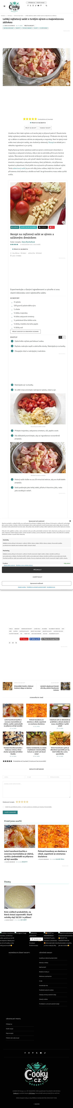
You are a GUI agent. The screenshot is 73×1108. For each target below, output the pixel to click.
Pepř (10, 631)
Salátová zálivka (58, 631)
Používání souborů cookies (46, 990)
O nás (40, 981)
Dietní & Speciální (8, 28)
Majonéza (44, 628)
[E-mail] (13, 642)
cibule (11, 628)
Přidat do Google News (50, 639)
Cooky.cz (15, 1093)
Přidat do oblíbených (38, 122)
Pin (52, 227)
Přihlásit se (9, 1024)
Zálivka (45, 633)
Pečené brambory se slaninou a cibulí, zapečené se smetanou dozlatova (36, 722)
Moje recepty (9, 1033)
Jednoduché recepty (26, 628)
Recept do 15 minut (36, 631)
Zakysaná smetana (36, 633)
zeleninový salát (19, 168)
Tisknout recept (45, 128)
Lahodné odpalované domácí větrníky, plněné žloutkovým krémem (49, 688)
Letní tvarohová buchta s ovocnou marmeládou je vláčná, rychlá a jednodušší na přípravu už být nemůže (13, 723)
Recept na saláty (47, 631)
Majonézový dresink (54, 628)
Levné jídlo (37, 628)
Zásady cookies (22, 587)
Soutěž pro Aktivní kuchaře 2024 (48, 958)
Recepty (18, 28)
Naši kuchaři (42, 967)
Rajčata (15, 631)
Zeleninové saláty (54, 633)
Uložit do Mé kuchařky (28, 227)
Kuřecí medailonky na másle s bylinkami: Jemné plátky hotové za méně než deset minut (36, 751)
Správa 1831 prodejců (9, 565)
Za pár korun (43, 28)
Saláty (36, 28)
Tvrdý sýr (27, 633)
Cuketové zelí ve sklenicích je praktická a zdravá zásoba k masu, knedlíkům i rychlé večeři (60, 723)
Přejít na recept (29, 25)
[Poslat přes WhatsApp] (9, 642)
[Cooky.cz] (14, 7)
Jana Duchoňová (9, 25)
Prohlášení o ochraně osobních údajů (36, 587)
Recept (51, 142)
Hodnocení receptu (8, 802)
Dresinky (17, 628)
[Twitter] (16, 642)
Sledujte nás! (37, 939)
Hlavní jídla (60, 859)
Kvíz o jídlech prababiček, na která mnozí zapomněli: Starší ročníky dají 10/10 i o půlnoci (18, 915)
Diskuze (25, 639)
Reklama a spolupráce (45, 976)
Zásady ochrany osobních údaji (47, 995)
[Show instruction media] (60, 337)
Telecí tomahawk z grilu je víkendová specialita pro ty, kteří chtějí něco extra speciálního (60, 751)
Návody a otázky (43, 962)
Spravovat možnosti (36, 583)
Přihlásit (31, 2)
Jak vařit (23, 920)
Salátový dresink (14, 633)
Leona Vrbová (9, 920)
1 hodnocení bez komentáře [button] (37, 761)
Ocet (63, 628)
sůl (21, 633)
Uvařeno (15, 227)
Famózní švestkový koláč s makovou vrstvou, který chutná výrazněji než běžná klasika (13, 751)
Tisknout (43, 227)
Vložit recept (40, 2)
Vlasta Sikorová (10, 862)
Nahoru (37, 1104)
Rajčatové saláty (24, 631)
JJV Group (32, 1093)
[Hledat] (45, 5)
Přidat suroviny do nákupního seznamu (25, 331)
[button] (70, 521)
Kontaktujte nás (51, 587)
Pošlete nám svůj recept (12, 1038)
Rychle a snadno (27, 28)
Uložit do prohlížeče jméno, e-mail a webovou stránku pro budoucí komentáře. (28, 807)
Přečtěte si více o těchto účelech (24, 565)
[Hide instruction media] (64, 337)
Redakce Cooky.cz (44, 972)
